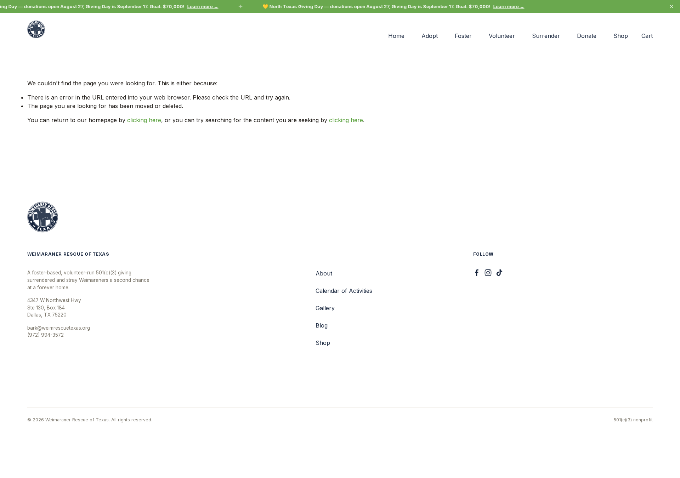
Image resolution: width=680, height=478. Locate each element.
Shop (620, 35)
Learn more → (200, 6)
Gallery (325, 308)
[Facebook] (476, 272)
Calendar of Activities (344, 290)
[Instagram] (488, 272)
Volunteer (502, 35)
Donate (586, 35)
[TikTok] (499, 272)
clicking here (144, 120)
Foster (463, 35)
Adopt (429, 35)
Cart (647, 35)
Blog (322, 325)
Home (396, 35)
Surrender (546, 35)
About (324, 273)
